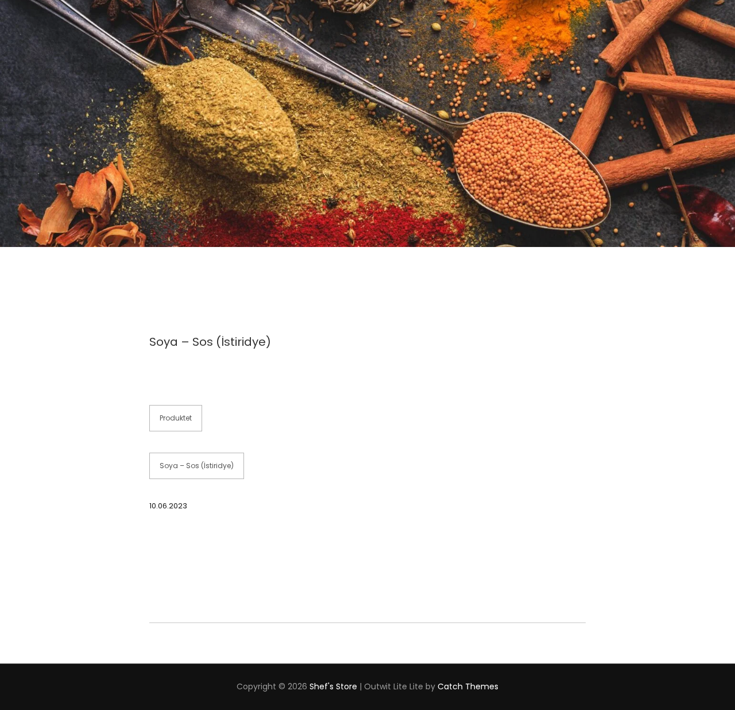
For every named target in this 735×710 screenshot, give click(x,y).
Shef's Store (333, 686)
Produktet (176, 418)
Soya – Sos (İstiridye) (197, 465)
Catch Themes (468, 686)
